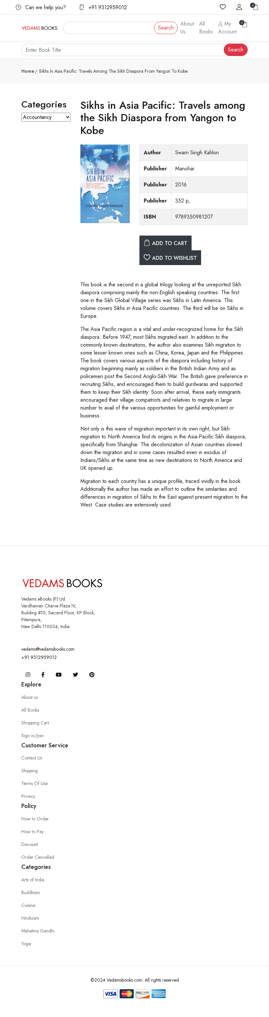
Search (166, 27)
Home (27, 71)
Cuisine (28, 905)
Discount (29, 844)
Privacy (28, 796)
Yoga (26, 943)
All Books (206, 27)
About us (29, 697)
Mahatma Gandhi (37, 931)
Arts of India (32, 879)
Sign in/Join (32, 735)
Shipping (29, 770)
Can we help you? (45, 7)
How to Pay (32, 831)
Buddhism (30, 892)
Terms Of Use (34, 783)
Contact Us (31, 758)
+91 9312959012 (107, 7)
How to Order (35, 819)
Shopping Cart (35, 723)
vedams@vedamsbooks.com (47, 649)
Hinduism (30, 918)
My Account (227, 27)
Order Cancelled (37, 857)
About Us (187, 27)
